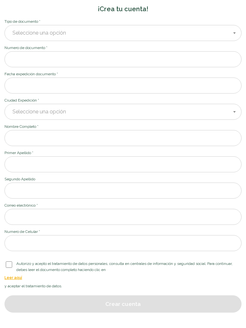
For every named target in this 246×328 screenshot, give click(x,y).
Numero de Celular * (22, 231)
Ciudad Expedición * (21, 100)
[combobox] (123, 33)
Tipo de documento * (22, 21)
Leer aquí (13, 277)
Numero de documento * (25, 47)
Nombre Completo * (21, 126)
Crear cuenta (123, 304)
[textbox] (123, 33)
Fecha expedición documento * (31, 74)
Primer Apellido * (18, 153)
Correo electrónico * (21, 205)
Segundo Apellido (19, 179)
